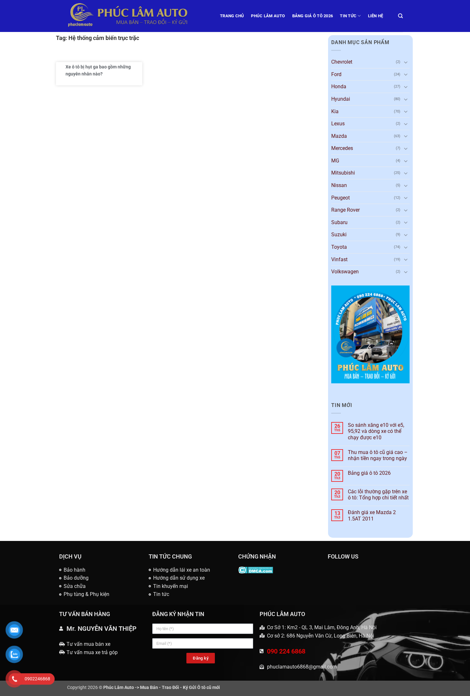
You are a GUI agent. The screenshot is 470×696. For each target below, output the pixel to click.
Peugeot (340, 198)
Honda (338, 86)
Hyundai (340, 99)
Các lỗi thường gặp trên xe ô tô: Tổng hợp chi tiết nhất (378, 495)
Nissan (339, 185)
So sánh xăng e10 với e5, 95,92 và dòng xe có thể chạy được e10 (376, 431)
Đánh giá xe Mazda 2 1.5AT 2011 (372, 515)
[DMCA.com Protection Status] (255, 570)
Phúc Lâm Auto (268, 15)
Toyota (339, 247)
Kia (335, 111)
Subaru (339, 222)
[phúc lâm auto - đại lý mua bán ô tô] (138, 16)
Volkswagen (345, 272)
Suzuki (339, 234)
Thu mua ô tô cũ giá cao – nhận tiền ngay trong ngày (378, 455)
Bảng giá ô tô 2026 (312, 15)
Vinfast (339, 259)
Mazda (339, 136)
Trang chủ (232, 15)
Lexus (338, 124)
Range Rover (345, 210)
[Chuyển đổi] (406, 62)
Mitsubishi (343, 173)
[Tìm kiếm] (400, 16)
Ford (336, 74)
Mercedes (342, 148)
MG (335, 161)
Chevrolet (341, 62)
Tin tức (348, 15)
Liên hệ (375, 15)
